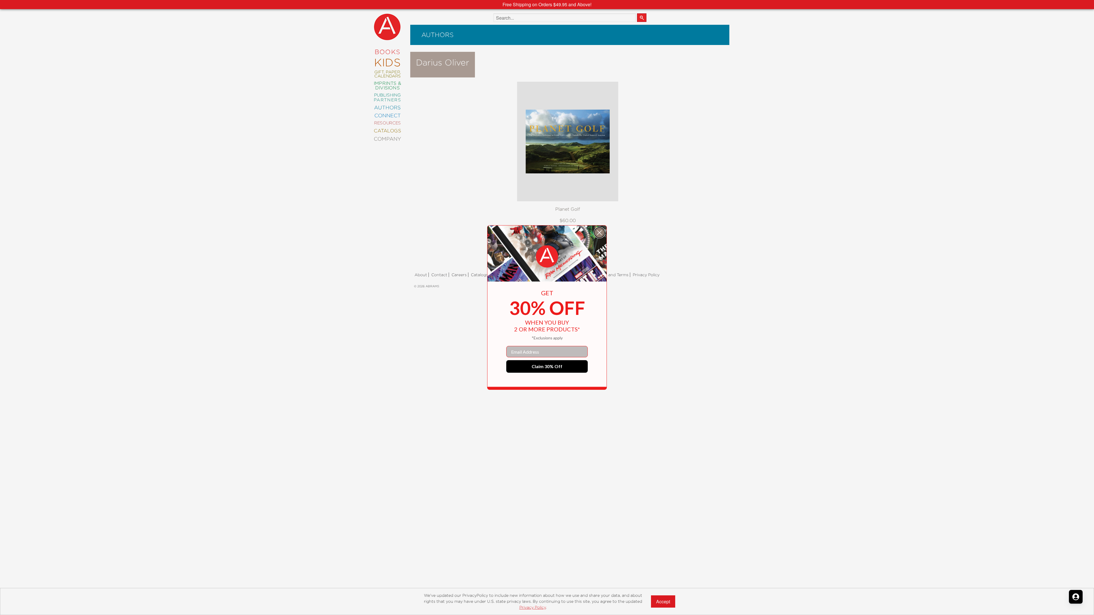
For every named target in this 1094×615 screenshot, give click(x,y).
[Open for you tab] (1076, 597)
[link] (547, 256)
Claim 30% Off (547, 366)
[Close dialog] (599, 232)
